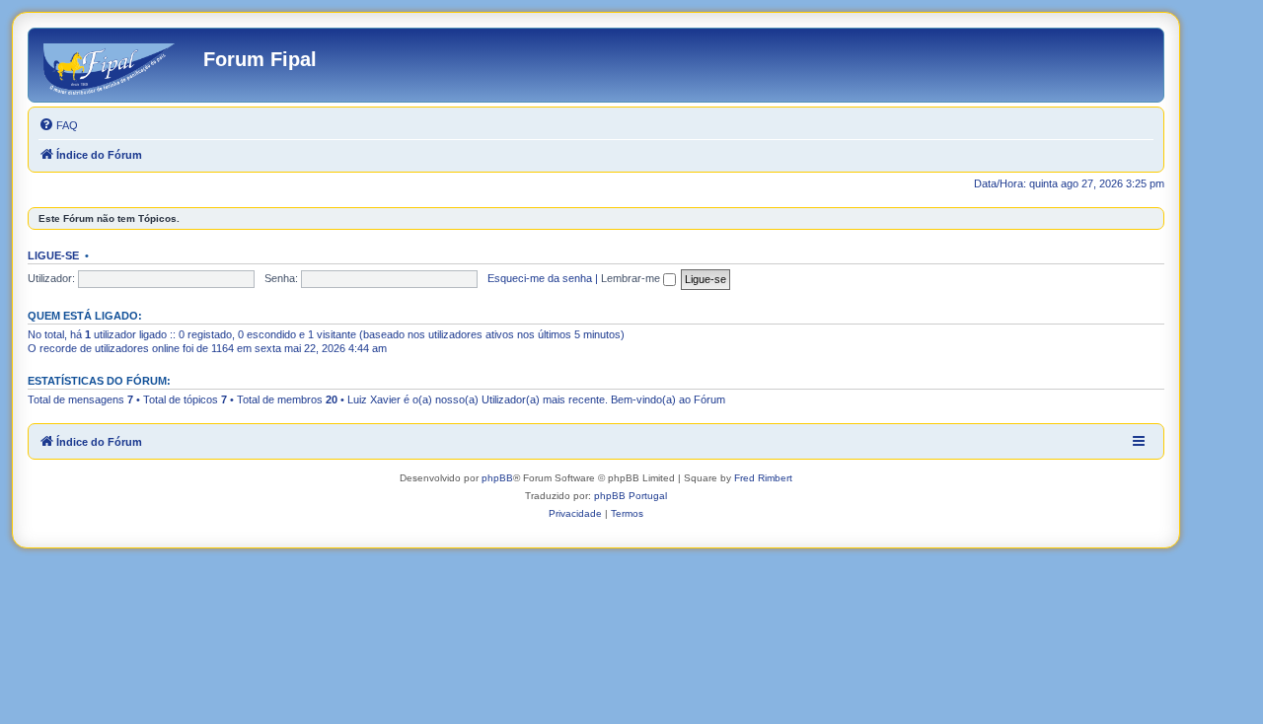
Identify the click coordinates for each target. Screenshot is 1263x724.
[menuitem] (58, 125)
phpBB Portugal (630, 495)
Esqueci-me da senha (539, 278)
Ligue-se (53, 255)
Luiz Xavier (374, 399)
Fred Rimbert (763, 477)
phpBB (497, 477)
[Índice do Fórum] (118, 65)
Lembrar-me (632, 278)
